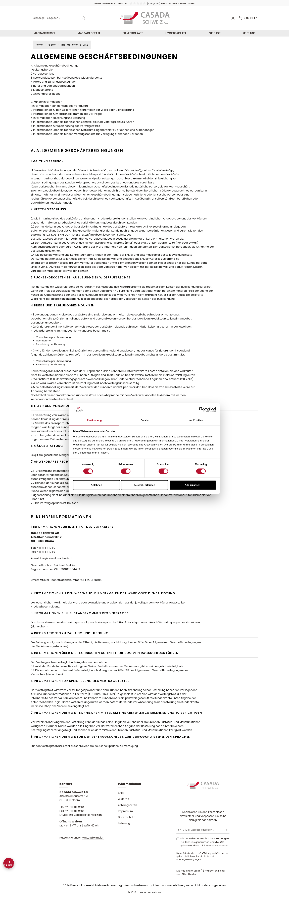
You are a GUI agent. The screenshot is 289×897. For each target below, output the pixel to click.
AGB (121, 793)
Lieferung (124, 823)
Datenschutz (126, 817)
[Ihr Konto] (232, 18)
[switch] (125, 471)
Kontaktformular (93, 838)
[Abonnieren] (226, 830)
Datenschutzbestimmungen (212, 838)
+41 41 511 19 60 (74, 807)
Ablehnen (96, 485)
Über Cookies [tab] (195, 420)
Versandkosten (134, 885)
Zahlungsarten (127, 805)
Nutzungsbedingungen (188, 859)
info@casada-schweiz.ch (85, 815)
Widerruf (123, 799)
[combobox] (55, 18)
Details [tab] (144, 420)
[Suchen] (83, 18)
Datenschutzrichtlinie (198, 856)
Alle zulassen (192, 485)
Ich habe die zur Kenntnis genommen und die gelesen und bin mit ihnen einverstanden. (204, 842)
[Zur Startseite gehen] (144, 18)
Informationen (129, 784)
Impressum (125, 811)
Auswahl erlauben (144, 485)
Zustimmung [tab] (94, 420)
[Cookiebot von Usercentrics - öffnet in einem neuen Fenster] (201, 409)
